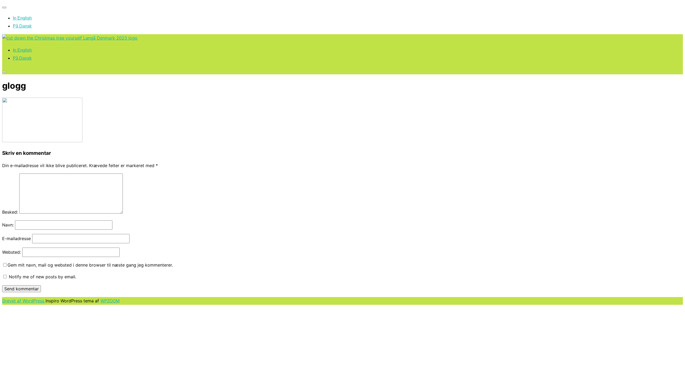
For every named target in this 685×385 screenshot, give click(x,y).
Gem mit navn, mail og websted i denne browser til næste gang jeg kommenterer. (90, 265)
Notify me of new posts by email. (42, 276)
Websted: (11, 252)
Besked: (10, 212)
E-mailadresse (16, 238)
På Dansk (22, 26)
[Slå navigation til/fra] (4, 7)
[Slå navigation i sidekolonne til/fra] (4, 72)
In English (22, 18)
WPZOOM (110, 300)
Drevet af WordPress (23, 300)
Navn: (8, 225)
